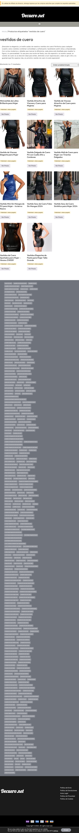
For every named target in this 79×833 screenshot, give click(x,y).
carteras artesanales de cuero (11, 724)
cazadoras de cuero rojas (23, 682)
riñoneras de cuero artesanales (27, 359)
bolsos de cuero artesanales (10, 741)
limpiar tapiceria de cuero (10, 472)
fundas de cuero (30, 492)
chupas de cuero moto (20, 560)
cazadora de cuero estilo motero (24, 707)
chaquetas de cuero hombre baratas (29, 608)
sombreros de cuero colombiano (11, 317)
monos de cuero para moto (21, 427)
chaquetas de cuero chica (23, 622)
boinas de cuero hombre (9, 755)
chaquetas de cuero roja (28, 580)
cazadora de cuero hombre (10, 707)
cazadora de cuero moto (21, 704)
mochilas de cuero (23, 450)
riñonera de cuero (30, 362)
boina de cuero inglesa (20, 761)
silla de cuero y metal (18, 337)
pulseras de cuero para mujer (27, 368)
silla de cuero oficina (29, 337)
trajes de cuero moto (9, 300)
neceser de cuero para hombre (25, 421)
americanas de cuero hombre (31, 767)
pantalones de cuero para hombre (23, 407)
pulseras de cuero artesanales (11, 376)
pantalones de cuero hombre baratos (12, 413)
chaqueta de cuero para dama (11, 651)
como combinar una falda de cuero (30, 546)
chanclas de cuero (8, 673)
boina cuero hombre (9, 764)
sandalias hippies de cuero (10, 342)
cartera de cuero (19, 727)
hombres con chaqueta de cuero (11, 487)
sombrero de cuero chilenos (10, 328)
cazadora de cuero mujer (10, 704)
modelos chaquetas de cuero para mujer (13, 447)
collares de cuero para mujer (22, 552)
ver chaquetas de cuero (9, 291)
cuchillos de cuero (16, 506)
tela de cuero (7, 303)
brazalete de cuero (8, 730)
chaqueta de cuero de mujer (10, 662)
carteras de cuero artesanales (28, 716)
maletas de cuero (32, 458)
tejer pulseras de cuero (17, 303)
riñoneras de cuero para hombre (11, 356)
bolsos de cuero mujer (9, 735)
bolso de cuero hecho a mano (10, 747)
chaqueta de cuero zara (9, 636)
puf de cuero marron (9, 390)
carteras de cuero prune (22, 713)
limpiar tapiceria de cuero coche (23, 470)
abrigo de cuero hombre (9, 772)
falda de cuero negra (19, 501)
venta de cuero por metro (21, 291)
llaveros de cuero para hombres (11, 464)
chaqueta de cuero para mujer (23, 645)
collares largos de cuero (9, 552)
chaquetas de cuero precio (10, 583)
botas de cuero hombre (19, 730)
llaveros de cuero (22, 467)
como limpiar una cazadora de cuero (12, 529)
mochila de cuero (32, 450)
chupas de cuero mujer (9, 560)
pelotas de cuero (27, 404)
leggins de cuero (31, 475)
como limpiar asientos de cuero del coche (13, 537)
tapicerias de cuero (27, 303)
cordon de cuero (8, 518)
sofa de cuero (27, 334)
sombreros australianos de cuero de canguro (13, 325)
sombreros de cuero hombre (23, 311)
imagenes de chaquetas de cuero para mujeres (28, 481)
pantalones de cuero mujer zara (11, 410)
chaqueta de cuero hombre (25, 659)
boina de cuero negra (31, 758)
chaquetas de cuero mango (10, 605)
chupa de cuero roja (18, 563)
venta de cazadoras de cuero (10, 294)
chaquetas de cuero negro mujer (11, 591)
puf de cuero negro (18, 387)
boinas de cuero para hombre (10, 752)
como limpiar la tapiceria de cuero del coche (13, 535)
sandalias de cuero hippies (10, 348)
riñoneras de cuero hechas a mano (11, 359)
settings (55, 831)
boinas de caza (28, 755)
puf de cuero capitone (31, 390)
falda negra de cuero (27, 498)
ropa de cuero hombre (22, 354)
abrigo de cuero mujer (32, 769)
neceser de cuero (21, 424)
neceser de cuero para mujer (10, 421)
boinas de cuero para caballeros (25, 752)
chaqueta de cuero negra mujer (25, 651)
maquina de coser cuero (24, 453)
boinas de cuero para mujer (22, 750)
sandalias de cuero (8, 351)
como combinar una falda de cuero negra (13, 546)
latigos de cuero (8, 478)
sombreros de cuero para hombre (26, 308)
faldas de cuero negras (33, 495)
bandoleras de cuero (26, 764)
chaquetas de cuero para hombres (11, 588)
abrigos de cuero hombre (20, 769)
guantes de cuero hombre (10, 492)
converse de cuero (30, 518)
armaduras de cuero (9, 767)
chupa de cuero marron (9, 566)
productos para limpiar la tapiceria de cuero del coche (15, 399)
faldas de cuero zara (22, 495)
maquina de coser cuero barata (11, 453)
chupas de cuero (8, 563)
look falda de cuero (20, 461)
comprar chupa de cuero (22, 520)
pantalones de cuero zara (10, 407)
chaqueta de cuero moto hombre (11, 656)
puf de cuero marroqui (29, 387)
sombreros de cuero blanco (22, 320)
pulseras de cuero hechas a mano (24, 373)
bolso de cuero (22, 747)
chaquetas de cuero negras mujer (11, 594)
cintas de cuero (17, 557)
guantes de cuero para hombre (30, 489)
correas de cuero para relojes (28, 506)
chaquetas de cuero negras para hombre (28, 591)
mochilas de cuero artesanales (11, 450)
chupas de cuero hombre (32, 560)
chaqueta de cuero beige (10, 668)
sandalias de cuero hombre (22, 345)
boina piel (16, 758)
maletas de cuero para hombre (21, 455)
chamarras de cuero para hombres (21, 673)
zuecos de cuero (8, 283)
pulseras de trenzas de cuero (10, 365)
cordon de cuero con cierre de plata (26, 515)
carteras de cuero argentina (10, 721)
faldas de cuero (8, 498)
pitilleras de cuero (8, 404)
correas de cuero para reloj (10, 509)
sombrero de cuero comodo (30, 325)
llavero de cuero (31, 467)
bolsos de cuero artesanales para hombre (26, 738)
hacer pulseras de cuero (17, 489)
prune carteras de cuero (27, 393)
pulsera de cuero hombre (10, 382)
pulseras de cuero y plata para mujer (12, 368)
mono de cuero (8, 433)
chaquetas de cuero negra (26, 594)
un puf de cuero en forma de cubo (11, 297)
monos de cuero (8, 430)
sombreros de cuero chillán (25, 317)
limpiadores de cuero (22, 475)
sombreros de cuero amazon (10, 322)
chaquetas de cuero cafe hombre (26, 625)
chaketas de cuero (31, 679)
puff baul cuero (27, 385)
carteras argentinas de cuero (24, 724)
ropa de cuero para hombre (10, 354)
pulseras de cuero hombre (10, 373)
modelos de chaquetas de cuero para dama (13, 441)
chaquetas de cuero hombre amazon (12, 611)
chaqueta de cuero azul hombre (23, 668)
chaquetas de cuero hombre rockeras (12, 608)
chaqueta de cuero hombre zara (11, 659)
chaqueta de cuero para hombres (11, 648)
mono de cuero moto (30, 430)
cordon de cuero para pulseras (27, 512)
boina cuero (17, 764)
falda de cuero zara (8, 501)
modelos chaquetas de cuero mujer (30, 447)
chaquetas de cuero (34, 631)
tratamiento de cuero (25, 297)
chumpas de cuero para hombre (31, 566)
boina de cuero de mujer (31, 761)
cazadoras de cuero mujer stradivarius (26, 687)
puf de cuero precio (9, 387)
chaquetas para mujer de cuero (11, 571)
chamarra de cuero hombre (10, 679)
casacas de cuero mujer (18, 710)
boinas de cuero (20, 755)
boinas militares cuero (31, 747)
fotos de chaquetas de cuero (10, 495)
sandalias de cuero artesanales (24, 348)
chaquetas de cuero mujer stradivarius (27, 597)
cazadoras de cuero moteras (10, 693)
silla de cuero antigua (20, 339)
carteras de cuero (21, 721)
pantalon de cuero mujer (32, 416)
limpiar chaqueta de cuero (22, 472)
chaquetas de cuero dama (10, 619)
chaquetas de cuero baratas (10, 631)
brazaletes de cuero (29, 727)
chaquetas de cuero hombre (27, 611)
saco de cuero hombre (32, 351)
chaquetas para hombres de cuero (26, 571)
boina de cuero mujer (9, 761)
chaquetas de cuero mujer (25, 600)
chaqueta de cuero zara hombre (26, 634)
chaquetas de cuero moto (10, 602)
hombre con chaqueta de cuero (26, 487)
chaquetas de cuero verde (24, 577)
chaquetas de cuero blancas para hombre (13, 628)
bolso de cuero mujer (29, 744)
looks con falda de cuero (10, 461)
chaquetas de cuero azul (23, 631)
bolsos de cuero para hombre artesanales (13, 733)
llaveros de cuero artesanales (10, 467)
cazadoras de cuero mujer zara (11, 687)
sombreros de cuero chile (10, 320)
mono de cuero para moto (19, 430)
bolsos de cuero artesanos (10, 738)
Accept (66, 830)
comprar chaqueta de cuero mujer (11, 523)
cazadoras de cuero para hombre (25, 685)
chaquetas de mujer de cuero (10, 577)
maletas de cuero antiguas (22, 458)
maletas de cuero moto (9, 458)
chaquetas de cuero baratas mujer (30, 628)
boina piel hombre (8, 758)
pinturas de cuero (17, 404)
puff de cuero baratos (9, 385)
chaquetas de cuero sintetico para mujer (13, 580)
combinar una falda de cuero (10, 549)
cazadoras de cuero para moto (11, 685)
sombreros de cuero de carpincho (11, 314)
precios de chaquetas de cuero (29, 402)
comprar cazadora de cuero (10, 526)
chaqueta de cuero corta (22, 665)
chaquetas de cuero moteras (23, 602)
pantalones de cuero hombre (27, 413)
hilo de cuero (7, 489)
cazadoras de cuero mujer (28, 690)
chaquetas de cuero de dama (10, 617)
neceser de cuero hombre (10, 424)
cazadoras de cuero (22, 699)
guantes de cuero (21, 492)
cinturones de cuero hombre (18, 554)
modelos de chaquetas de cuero (30, 441)
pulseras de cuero (22, 376)
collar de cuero (8, 554)
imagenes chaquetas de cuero (11, 484)
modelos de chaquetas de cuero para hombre (14, 438)
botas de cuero (29, 730)
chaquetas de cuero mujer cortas (11, 600)
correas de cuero (21, 509)
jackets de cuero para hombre (11, 481)
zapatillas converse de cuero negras (12, 286)
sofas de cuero (19, 334)
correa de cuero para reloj (32, 509)
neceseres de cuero (31, 419)
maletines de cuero (9, 455)
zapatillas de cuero (32, 283)
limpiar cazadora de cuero (10, 475)
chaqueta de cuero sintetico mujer (11, 642)
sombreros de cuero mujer (10, 311)
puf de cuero (17, 393)
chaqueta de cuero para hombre (26, 648)
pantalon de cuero (21, 419)
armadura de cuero (19, 767)
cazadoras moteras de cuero (10, 682)
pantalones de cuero (9, 416)
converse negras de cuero (19, 518)
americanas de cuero (9, 769)
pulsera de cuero (20, 382)
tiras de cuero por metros (20, 300)
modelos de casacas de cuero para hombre (13, 444)
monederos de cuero (17, 433)
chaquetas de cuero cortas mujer (24, 619)
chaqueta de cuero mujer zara (11, 653)
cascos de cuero (8, 710)
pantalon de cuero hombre (10, 419)
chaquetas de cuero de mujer (26, 614)
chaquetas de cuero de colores (25, 617)
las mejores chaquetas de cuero (20, 478)
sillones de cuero (8, 337)
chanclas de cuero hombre (25, 670)
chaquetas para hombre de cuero (11, 574)
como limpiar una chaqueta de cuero (25, 526)
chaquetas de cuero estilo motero (11, 614)
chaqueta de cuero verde (10, 639)
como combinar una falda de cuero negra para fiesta (15, 543)
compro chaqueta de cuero (10, 520)
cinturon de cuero (8, 557)
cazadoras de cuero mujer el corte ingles (13, 690)
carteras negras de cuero (10, 713)
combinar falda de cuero (23, 549)
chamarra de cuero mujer (25, 676)
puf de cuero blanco (9, 393)
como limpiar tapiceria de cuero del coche (13, 532)
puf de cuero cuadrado (19, 390)
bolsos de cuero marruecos (21, 735)
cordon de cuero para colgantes (11, 515)
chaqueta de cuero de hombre (24, 662)
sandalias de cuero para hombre (24, 342)
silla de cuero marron (9, 339)
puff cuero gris (18, 385)
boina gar (22, 758)
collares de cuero (33, 552)
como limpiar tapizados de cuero (28, 529)
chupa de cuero (20, 566)
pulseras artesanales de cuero (24, 379)
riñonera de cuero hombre (20, 362)
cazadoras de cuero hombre (10, 699)
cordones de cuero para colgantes (11, 512)
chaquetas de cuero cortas (10, 622)
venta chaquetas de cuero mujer (25, 294)
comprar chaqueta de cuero (26, 523)
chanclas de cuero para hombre (11, 670)
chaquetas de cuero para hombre (27, 588)
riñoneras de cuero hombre (25, 356)
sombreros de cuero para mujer (11, 308)
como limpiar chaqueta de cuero (31, 535)
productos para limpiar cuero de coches (12, 402)
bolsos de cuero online (28, 733)
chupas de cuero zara (27, 557)
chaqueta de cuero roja (25, 642)
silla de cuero (29, 339)
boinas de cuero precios (9, 750)
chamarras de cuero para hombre (11, 676)
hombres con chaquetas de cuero (25, 484)
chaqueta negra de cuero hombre (11, 634)
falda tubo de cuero (17, 498)
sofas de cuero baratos (9, 334)
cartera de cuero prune (9, 727)
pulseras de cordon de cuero (10, 379)
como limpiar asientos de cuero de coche (13, 540)
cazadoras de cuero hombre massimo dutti (13, 696)
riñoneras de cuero (8, 362)
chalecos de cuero (21, 679)
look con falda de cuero (31, 461)
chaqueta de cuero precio (10, 645)
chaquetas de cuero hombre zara (24, 605)
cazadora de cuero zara (33, 699)
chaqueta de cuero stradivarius (23, 639)
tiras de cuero (30, 300)
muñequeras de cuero (31, 424)
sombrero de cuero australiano (24, 328)
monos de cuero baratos (33, 427)
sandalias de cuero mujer (10, 345)
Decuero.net (33, 15)
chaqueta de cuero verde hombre (23, 636)
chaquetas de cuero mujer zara (11, 597)
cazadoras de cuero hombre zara (25, 693)
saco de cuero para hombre (20, 351)
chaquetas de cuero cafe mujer (11, 625)
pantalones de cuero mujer (25, 410)
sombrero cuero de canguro (24, 331)
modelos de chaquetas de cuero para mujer (13, 436)
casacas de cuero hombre (31, 710)
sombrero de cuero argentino (10, 331)
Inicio (4, 31)
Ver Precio (5, 114)
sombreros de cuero (22, 322)
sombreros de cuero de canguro (27, 314)
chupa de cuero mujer (28, 563)
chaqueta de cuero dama (10, 665)
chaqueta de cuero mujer (24, 653)
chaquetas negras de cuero (25, 574)
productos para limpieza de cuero (11, 396)
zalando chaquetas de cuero (26, 286)
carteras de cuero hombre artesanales (12, 716)
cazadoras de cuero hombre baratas (31, 696)
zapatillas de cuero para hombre (20, 283)
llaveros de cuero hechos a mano (26, 464)
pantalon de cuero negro (20, 416)
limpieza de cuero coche (9, 470)
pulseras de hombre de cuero (24, 365)
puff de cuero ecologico (30, 382)
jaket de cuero (31, 478)
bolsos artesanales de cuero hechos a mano (13, 744)
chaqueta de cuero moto (25, 656)
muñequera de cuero (9, 427)
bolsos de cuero (22, 741)
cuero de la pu (8, 506)
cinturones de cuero (30, 554)
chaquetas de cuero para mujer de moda (26, 583)
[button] (39, 23)
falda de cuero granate (29, 501)
